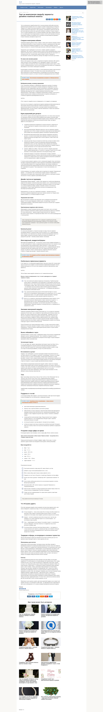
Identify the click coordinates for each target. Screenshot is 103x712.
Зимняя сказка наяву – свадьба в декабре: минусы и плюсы (77, 43)
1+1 (20, 2)
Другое (61, 7)
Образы (55, 7)
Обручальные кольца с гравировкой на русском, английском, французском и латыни (78, 57)
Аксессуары (40, 7)
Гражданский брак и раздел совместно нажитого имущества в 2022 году (77, 50)
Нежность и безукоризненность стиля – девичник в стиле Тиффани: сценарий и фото (78, 38)
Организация (49, 7)
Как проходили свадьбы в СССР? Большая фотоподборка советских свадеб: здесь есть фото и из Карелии (78, 30)
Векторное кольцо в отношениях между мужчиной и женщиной (77, 23)
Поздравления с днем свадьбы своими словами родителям (78, 17)
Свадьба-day (32, 7)
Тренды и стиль (23, 7)
